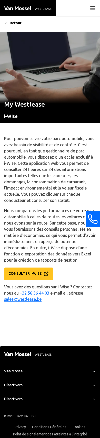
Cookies (79, 427)
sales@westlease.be (23, 299)
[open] (93, 8)
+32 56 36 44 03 (34, 293)
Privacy (20, 427)
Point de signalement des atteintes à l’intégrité (50, 434)
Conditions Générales (49, 427)
